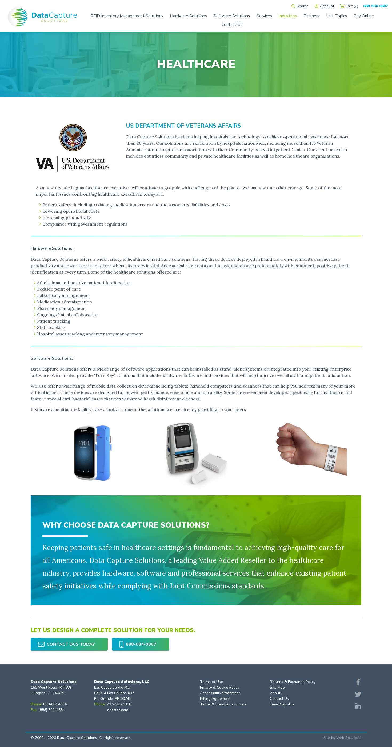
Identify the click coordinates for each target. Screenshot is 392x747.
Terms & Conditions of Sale (223, 704)
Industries (288, 16)
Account (327, 6)
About (275, 693)
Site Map (277, 687)
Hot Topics (336, 16)
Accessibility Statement (220, 693)
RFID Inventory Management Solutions (126, 16)
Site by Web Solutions (342, 737)
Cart (351, 6)
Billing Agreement (215, 698)
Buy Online (364, 16)
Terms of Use (211, 681)
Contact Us (279, 698)
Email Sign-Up (282, 704)
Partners (311, 16)
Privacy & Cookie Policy (219, 687)
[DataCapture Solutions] (42, 16)
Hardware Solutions (188, 16)
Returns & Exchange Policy (292, 681)
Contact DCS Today (71, 644)
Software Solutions (232, 16)
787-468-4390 (119, 704)
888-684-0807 (375, 6)
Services (264, 16)
